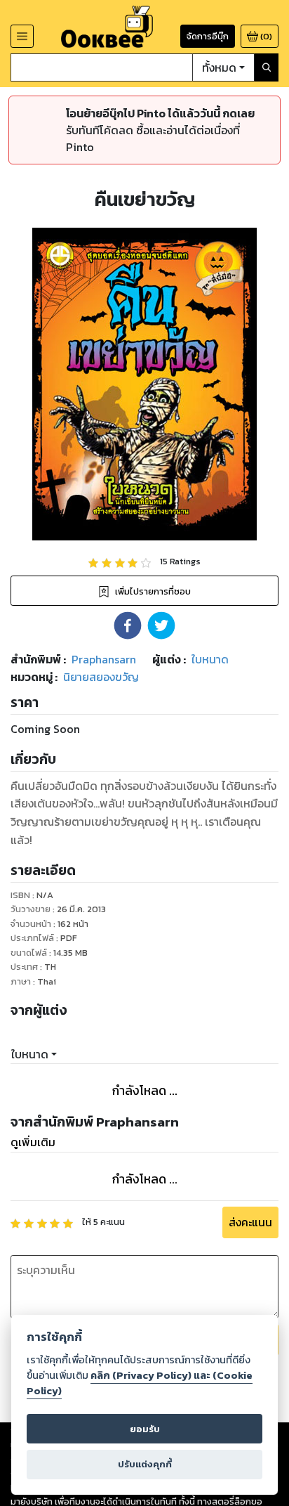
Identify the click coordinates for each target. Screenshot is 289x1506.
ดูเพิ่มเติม (33, 1142)
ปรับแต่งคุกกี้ (145, 1464)
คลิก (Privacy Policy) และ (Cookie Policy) (140, 1383)
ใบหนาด (29, 1054)
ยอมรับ (145, 1429)
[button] (128, 625)
